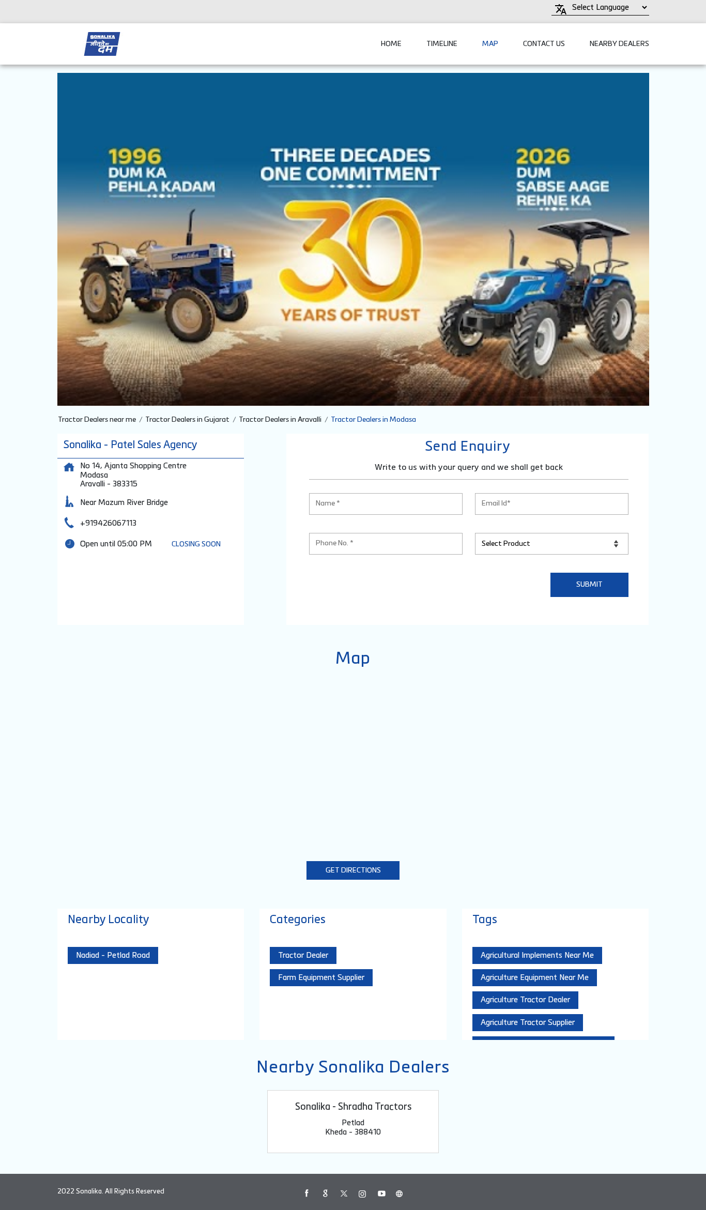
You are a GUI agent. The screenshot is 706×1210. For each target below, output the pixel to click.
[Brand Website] (399, 1193)
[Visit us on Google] (325, 1193)
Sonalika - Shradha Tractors (353, 1107)
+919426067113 (108, 523)
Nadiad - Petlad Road (113, 955)
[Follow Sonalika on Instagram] (362, 1193)
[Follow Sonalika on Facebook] (306, 1193)
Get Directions (353, 870)
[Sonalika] (102, 44)
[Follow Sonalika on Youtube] (381, 1193)
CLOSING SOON (196, 544)
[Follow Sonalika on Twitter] (343, 1193)
